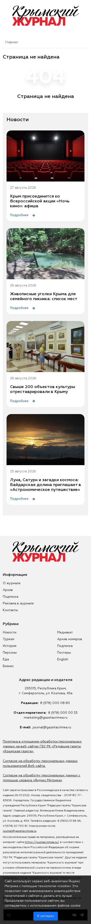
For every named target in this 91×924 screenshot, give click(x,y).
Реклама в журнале (18, 603)
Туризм (8, 639)
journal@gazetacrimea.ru (52, 727)
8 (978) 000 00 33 (62, 712)
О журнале (12, 583)
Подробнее (19, 215)
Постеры (64, 652)
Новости (9, 632)
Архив (8, 590)
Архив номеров (69, 639)
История (9, 646)
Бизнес (8, 666)
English (62, 659)
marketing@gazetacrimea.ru (45, 717)
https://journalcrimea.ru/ (42, 842)
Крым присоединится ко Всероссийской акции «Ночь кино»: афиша (40, 201)
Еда (6, 659)
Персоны (10, 652)
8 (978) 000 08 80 (55, 703)
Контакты (10, 610)
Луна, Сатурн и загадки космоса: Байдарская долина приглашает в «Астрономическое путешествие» (45, 485)
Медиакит (65, 632)
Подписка (10, 596)
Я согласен (45, 916)
